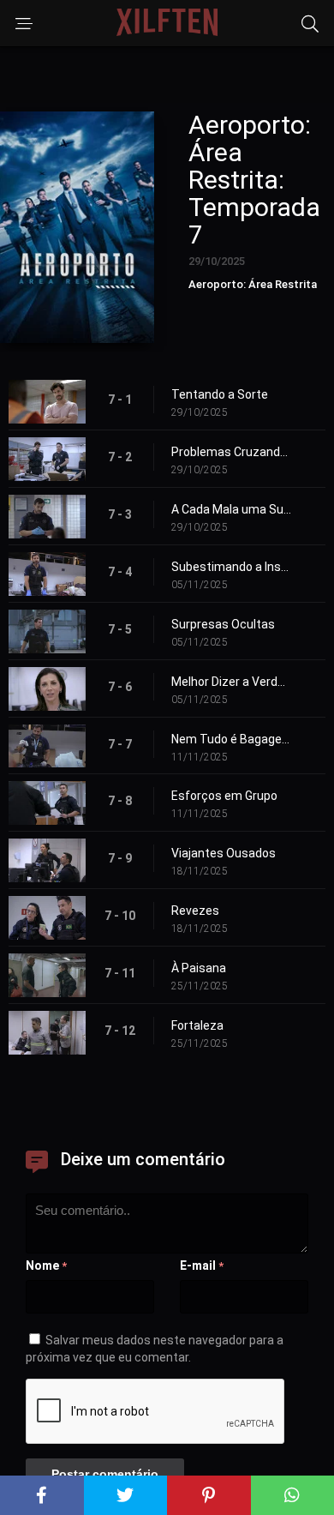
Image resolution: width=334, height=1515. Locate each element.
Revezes (195, 910)
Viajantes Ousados (223, 853)
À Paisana (198, 968)
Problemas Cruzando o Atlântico (231, 452)
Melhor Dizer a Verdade (231, 681)
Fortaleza (197, 1025)
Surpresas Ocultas (223, 624)
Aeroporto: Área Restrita (252, 284)
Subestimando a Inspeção (231, 567)
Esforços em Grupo (224, 796)
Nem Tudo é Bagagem (231, 739)
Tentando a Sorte (219, 394)
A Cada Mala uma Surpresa (231, 509)
